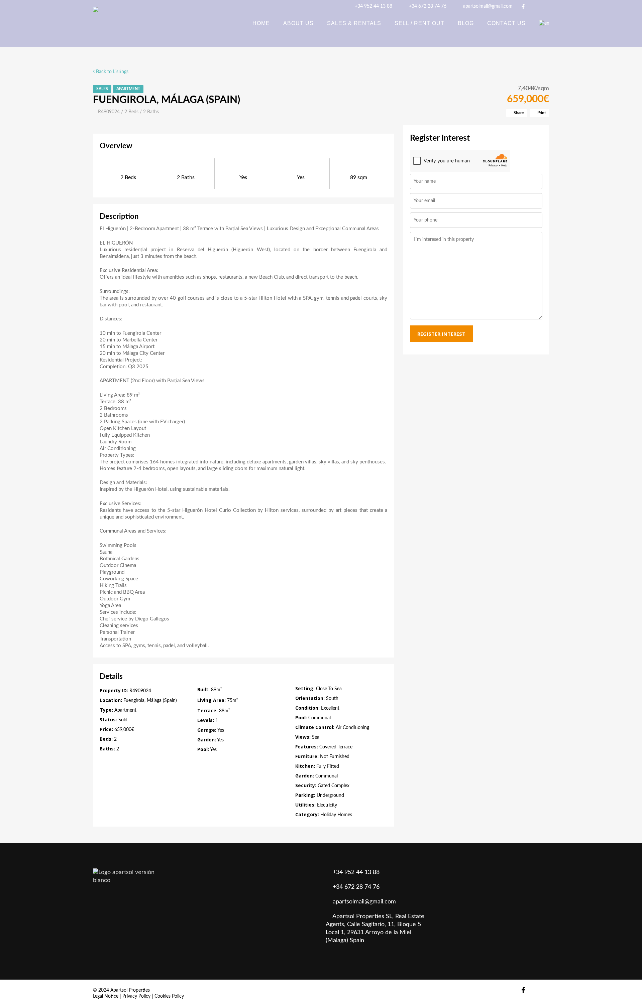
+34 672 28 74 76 (427, 6)
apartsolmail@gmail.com (487, 6)
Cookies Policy (169, 996)
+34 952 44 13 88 (372, 6)
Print (541, 113)
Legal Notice (105, 996)
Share (518, 113)
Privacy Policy (136, 996)
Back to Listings (111, 71)
